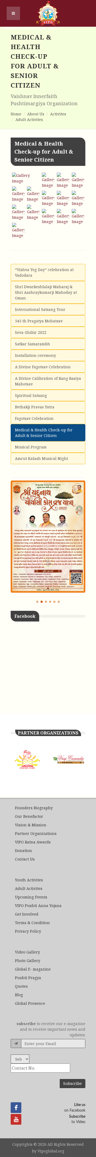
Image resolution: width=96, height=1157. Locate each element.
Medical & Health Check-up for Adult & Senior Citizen (44, 432)
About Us (35, 113)
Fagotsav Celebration (34, 418)
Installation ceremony (35, 355)
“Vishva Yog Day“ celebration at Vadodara (44, 272)
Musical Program (31, 446)
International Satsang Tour (40, 309)
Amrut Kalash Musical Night (41, 458)
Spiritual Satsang (31, 395)
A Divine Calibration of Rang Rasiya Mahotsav (48, 381)
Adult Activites (29, 119)
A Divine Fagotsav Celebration (43, 366)
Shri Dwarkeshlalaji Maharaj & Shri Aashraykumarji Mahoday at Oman (46, 292)
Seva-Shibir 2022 (30, 332)
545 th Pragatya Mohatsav (39, 320)
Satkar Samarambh (32, 343)
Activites (58, 113)
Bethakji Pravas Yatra (34, 406)
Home (16, 113)
